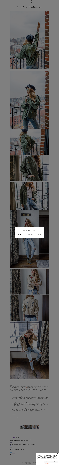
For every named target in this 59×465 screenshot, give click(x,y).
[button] (57, 453)
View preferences (54, 461)
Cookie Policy (47, 463)
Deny (47, 461)
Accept (40, 461)
